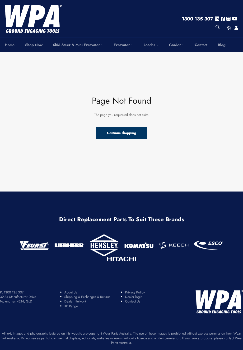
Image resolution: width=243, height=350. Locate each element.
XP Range (71, 306)
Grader (175, 45)
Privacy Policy (135, 292)
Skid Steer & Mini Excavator (77, 45)
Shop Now (33, 45)
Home (10, 45)
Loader (150, 45)
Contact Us (132, 301)
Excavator (122, 45)
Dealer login (133, 296)
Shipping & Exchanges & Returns (87, 296)
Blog (221, 45)
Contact (201, 45)
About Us (70, 292)
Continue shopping (121, 132)
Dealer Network (75, 301)
